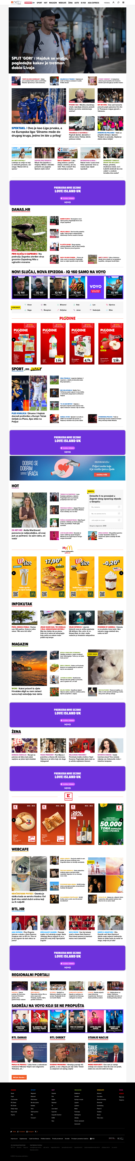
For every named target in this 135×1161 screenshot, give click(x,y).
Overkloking (100, 1105)
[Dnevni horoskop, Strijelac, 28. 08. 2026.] (62, 310)
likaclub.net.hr (34, 1150)
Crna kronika (14, 1099)
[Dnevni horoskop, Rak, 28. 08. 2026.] (79, 305)
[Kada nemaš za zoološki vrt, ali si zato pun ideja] (105, 667)
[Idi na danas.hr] (30, 2)
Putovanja (77, 1112)
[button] (14, 278)
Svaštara (99, 1112)
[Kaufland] (67, 797)
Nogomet (33, 1093)
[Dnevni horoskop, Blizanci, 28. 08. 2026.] (62, 305)
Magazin (53, 2)
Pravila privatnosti (57, 1139)
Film (53, 1096)
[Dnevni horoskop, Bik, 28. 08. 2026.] (46, 305)
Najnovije (121, 1097)
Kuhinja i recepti (79, 1099)
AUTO (77, 3)
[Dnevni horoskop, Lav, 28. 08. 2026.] (95, 305)
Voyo (53, 1121)
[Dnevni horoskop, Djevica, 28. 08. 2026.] (111, 305)
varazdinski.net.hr (67, 1147)
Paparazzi (54, 1102)
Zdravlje (77, 1118)
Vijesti (12, 1093)
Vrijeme (13, 1115)
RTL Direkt (13, 1105)
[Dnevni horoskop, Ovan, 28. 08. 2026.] (30, 305)
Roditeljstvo (78, 1115)
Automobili (77, 1124)
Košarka (33, 1105)
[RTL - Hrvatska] (112, 1138)
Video (121, 1093)
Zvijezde (54, 1093)
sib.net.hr (46, 1147)
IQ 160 (83, 3)
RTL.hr (13, 1147)
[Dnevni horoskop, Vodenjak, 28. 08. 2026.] (95, 310)
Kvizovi (99, 1115)
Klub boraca (34, 1099)
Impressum (14, 1139)
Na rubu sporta (35, 1102)
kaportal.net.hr (55, 1147)
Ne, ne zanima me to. (99, 514)
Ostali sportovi (34, 1112)
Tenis (32, 1109)
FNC (32, 1115)
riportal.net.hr (78, 1147)
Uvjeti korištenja (34, 1139)
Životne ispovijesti (79, 1121)
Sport (39, 2)
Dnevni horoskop (101, 1099)
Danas (13, 1090)
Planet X (99, 1109)
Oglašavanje (23, 1139)
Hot (45, 2)
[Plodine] (67, 320)
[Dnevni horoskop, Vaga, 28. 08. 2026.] (30, 310)
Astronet (99, 1093)
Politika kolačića (45, 1139)
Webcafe (62, 2)
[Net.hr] (121, 1138)
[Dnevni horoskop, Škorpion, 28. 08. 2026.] (46, 310)
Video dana (100, 1118)
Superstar (54, 1112)
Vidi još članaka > (19, 1077)
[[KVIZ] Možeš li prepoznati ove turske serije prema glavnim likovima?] (105, 875)
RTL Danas (13, 1102)
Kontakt (67, 1139)
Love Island (55, 1109)
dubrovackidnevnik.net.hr (92, 1147)
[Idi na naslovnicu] (17, 4)
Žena (70, 2)
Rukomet (33, 1096)
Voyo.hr (25, 1147)
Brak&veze (77, 1093)
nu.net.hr (114, 1147)
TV (52, 1105)
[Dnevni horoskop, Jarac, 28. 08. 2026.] (79, 310)
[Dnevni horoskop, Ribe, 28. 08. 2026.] (111, 310)
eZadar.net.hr (106, 1147)
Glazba (53, 1099)
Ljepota (76, 1102)
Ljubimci (77, 1105)
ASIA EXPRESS (93, 3)
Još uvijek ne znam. (98, 520)
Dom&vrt (77, 1096)
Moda (76, 1109)
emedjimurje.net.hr (35, 1147)
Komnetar (99, 1102)
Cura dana (99, 1096)
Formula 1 (33, 1118)
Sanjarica (121, 1100)
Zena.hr (19, 1147)
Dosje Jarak (14, 1112)
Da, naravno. (96, 507)
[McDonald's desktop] (67, 553)
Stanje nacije (14, 1109)
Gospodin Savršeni (56, 1115)
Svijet (12, 1096)
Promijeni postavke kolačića (79, 1139)
